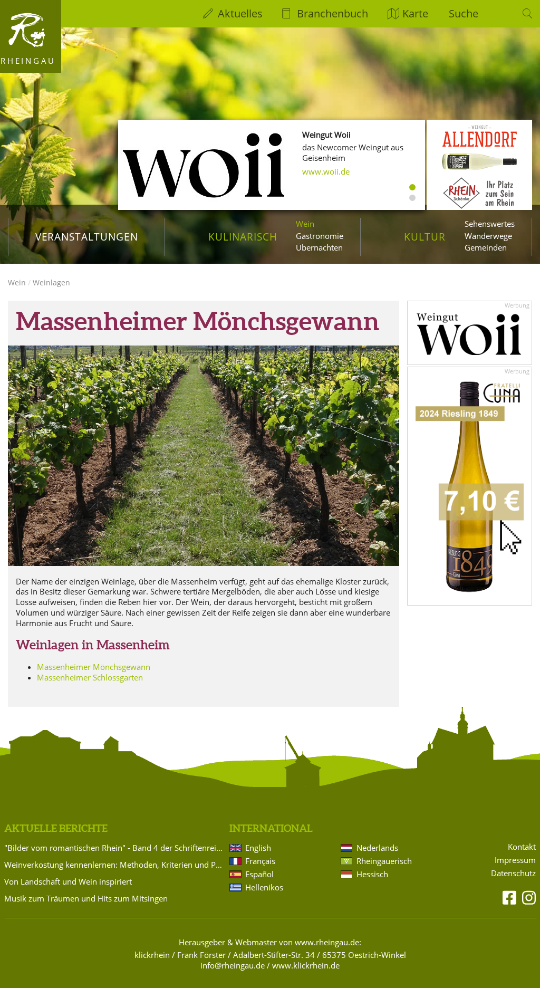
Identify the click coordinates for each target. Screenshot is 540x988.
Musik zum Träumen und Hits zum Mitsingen (86, 898)
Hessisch (372, 874)
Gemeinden (486, 247)
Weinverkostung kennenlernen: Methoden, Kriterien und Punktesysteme (115, 864)
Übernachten (319, 247)
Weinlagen (51, 282)
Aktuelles (240, 13)
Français (260, 861)
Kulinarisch (242, 236)
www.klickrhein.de (306, 965)
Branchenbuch (332, 13)
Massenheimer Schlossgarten (90, 677)
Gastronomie (319, 236)
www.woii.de (326, 171)
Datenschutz (513, 873)
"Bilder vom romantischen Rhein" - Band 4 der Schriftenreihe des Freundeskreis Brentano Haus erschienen (115, 847)
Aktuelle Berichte (56, 828)
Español (259, 874)
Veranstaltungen (86, 236)
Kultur (425, 236)
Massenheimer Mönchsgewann (93, 666)
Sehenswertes (490, 223)
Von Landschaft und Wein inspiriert (68, 881)
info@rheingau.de (232, 965)
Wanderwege (488, 236)
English (258, 847)
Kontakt (522, 847)
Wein (305, 223)
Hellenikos (264, 887)
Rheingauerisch (384, 861)
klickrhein (152, 954)
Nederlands (377, 847)
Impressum (515, 860)
